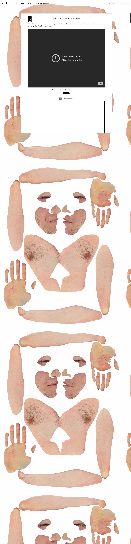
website (44, 3)
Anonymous (77, 90)
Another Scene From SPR (66, 19)
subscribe (33, 3)
